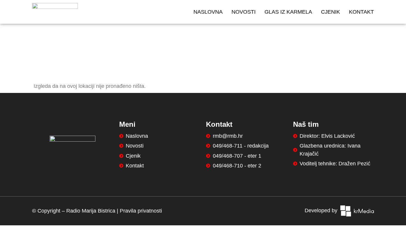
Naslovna (208, 12)
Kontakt (361, 12)
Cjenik (330, 12)
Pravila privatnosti (141, 211)
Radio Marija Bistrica (90, 211)
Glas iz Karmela (288, 12)
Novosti (244, 12)
